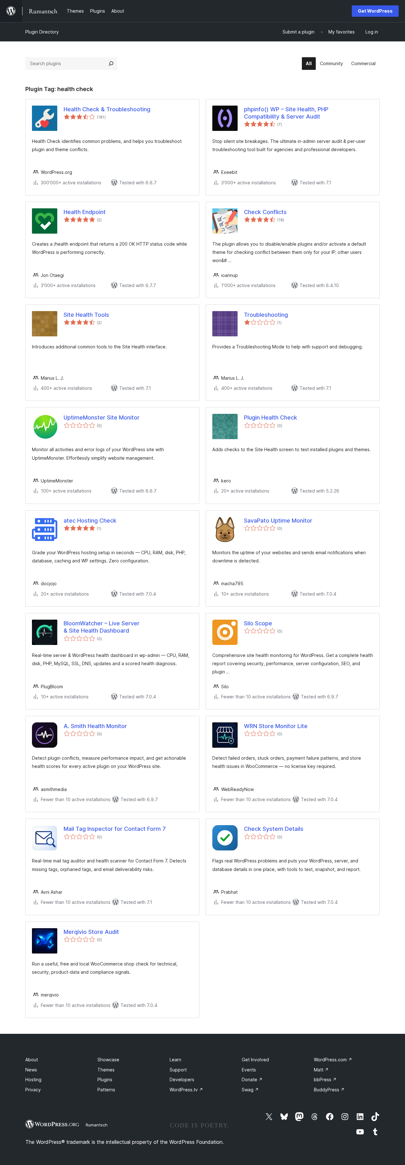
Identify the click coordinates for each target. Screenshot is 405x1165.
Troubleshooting (266, 314)
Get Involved (255, 1059)
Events (249, 1069)
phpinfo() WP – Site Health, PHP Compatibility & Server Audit (286, 113)
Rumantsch (97, 1124)
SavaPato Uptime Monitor (278, 520)
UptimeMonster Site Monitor (102, 417)
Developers (182, 1079)
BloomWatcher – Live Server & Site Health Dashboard (102, 627)
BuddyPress (329, 1089)
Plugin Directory (42, 31)
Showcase (108, 1059)
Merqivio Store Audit (91, 932)
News (31, 1069)
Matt (321, 1069)
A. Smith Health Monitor (95, 726)
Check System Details (273, 828)
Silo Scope (258, 623)
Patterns (106, 1089)
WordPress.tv (186, 1089)
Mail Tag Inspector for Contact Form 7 (115, 828)
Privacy (33, 1089)
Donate (252, 1079)
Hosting (33, 1079)
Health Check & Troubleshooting (107, 109)
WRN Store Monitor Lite (276, 726)
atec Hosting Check (90, 520)
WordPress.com (333, 1059)
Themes (106, 1069)
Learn (175, 1059)
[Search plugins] (111, 63)
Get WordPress (375, 11)
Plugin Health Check (270, 417)
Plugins (104, 1079)
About (31, 1059)
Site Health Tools (86, 314)
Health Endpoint (85, 212)
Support (178, 1069)
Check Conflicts (265, 212)
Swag (250, 1089)
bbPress (325, 1079)
